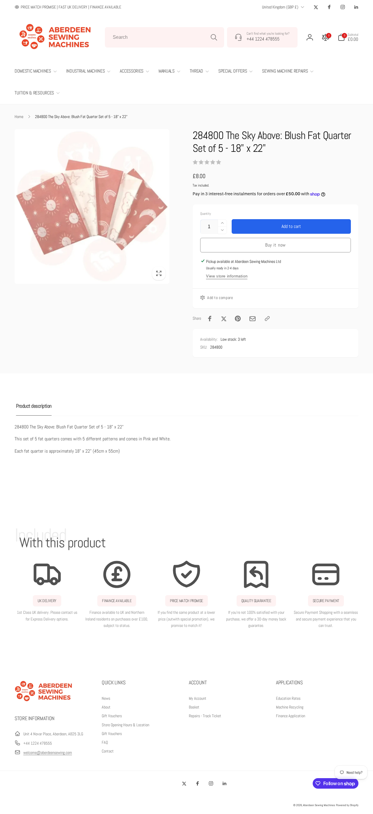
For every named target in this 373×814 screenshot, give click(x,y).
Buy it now (275, 245)
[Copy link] (267, 318)
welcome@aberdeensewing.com (47, 752)
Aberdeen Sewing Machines (319, 805)
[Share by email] (252, 318)
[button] (348, 37)
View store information (226, 276)
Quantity (205, 214)
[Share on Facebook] (210, 318)
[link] (68, 7)
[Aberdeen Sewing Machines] (44, 702)
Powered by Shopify (347, 805)
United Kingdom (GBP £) (280, 7)
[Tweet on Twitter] (224, 318)
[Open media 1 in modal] (92, 206)
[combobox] (164, 37)
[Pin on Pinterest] (238, 318)
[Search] (214, 37)
